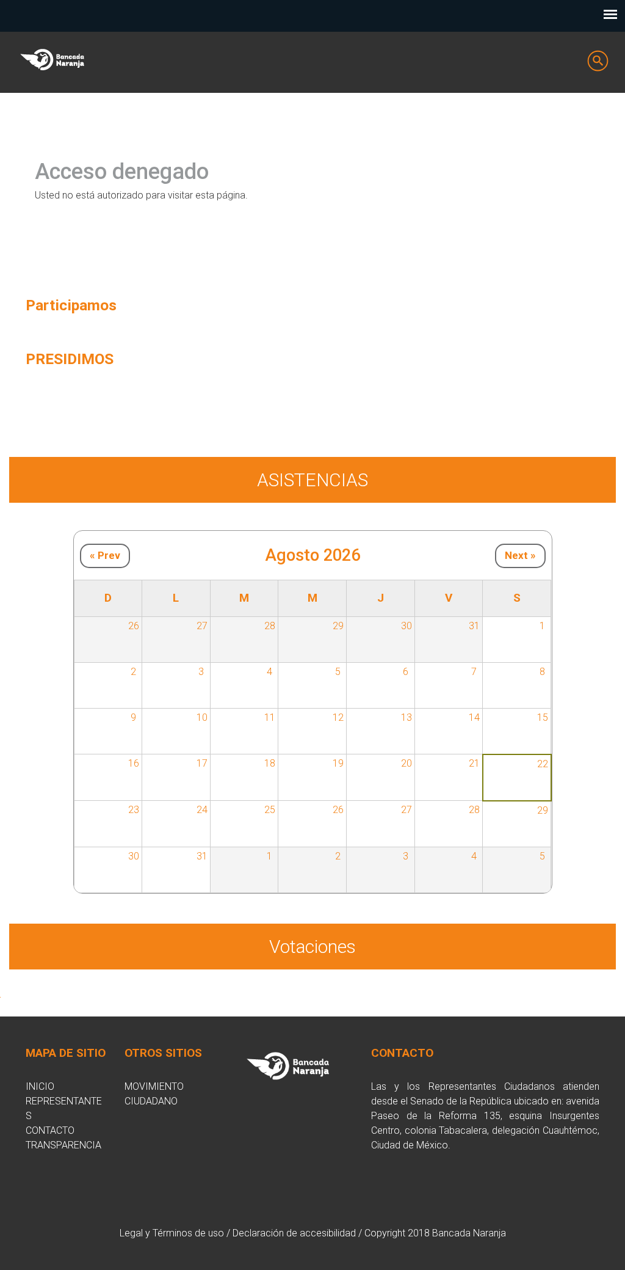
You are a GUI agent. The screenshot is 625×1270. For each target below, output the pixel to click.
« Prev (105, 555)
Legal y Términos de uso (172, 1233)
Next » (520, 555)
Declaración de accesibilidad (294, 1233)
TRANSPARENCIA (63, 1145)
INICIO (40, 1086)
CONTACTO (50, 1130)
